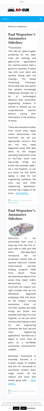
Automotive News (13, 202)
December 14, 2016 (26, 391)
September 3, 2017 (26, 200)
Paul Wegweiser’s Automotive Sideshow (21, 38)
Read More (31, 408)
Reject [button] (23, 408)
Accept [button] (16, 408)
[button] (22, 2)
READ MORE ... (22, 193)
